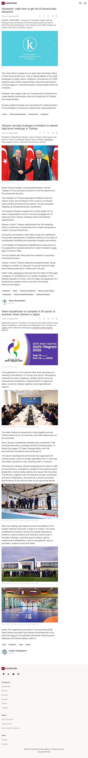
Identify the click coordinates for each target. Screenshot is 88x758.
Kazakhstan (44, 114)
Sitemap (4, 740)
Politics (4, 691)
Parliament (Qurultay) (43, 294)
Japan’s (5, 328)
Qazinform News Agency (43, 328)
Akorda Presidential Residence (23, 294)
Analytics (5, 699)
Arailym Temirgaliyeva (18, 651)
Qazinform (49, 139)
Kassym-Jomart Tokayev (46, 291)
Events (4, 114)
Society (28, 644)
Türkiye (15, 291)
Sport (4, 644)
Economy (5, 695)
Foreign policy (6, 294)
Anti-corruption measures (10, 728)
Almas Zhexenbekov (17, 300)
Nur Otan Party (33, 114)
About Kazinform (7, 719)
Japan (21, 644)
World (4, 703)
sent (56, 273)
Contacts (5, 744)
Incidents (5, 708)
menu (13, 635)
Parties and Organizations (18, 114)
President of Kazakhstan (28, 291)
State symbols (7, 724)
